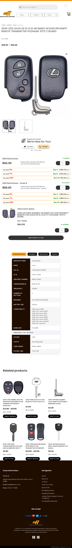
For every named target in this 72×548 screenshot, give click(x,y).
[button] (65, 5)
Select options (10, 416)
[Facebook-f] (33, 537)
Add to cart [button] (31, 416)
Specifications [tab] (44, 254)
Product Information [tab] (19, 254)
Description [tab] (32, 254)
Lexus (14, 25)
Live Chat (30, 146)
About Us (45, 479)
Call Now (45, 146)
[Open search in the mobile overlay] (38, 7)
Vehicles (9, 25)
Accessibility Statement (49, 501)
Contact (44, 482)
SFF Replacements (48, 490)
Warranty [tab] (54, 254)
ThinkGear (68, 546)
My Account (46, 488)
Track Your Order (47, 485)
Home (3, 25)
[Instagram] (38, 537)
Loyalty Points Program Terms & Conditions (52, 497)
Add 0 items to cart (36, 238)
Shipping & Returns (48, 493)
